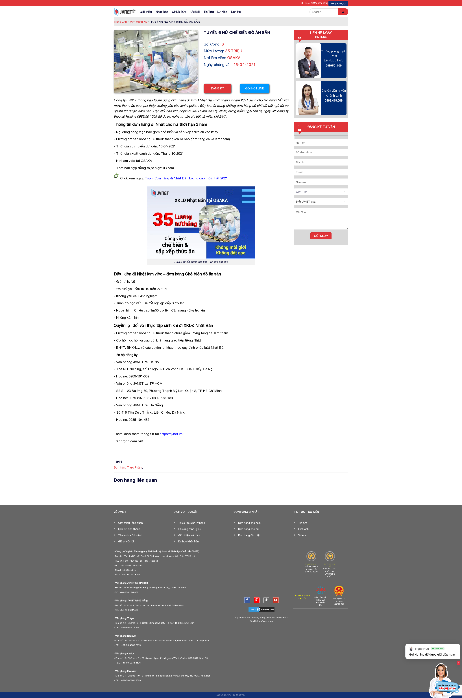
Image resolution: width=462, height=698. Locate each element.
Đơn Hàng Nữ (140, 21)
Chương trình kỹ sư (189, 529)
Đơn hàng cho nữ (248, 529)
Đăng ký (217, 88)
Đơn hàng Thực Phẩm (128, 467)
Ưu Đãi (195, 11)
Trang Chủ (121, 21)
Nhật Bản (162, 11)
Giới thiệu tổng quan (130, 522)
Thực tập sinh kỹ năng (191, 522)
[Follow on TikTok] (266, 600)
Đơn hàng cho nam (249, 522)
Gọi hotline (254, 88)
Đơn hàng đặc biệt (249, 535)
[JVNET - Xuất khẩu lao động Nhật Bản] (123, 11)
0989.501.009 (333, 65)
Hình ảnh (303, 529)
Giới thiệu (146, 11)
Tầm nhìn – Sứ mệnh (130, 535)
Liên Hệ (236, 11)
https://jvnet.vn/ (172, 434)
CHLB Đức (179, 11)
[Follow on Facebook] (247, 600)
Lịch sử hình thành (129, 529)
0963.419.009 (334, 100)
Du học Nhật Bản (188, 541)
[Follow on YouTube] (276, 600)
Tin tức (302, 522)
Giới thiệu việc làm (189, 535)
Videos (302, 535)
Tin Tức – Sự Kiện (215, 11)
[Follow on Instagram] (257, 600)
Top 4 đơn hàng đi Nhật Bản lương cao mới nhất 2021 (186, 178)
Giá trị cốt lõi (126, 541)
